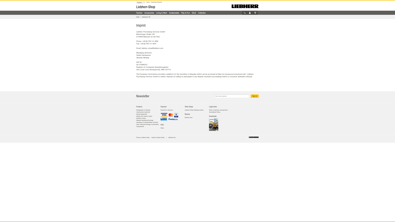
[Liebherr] (245, 6)
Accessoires (149, 13)
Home (148, 2)
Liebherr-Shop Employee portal (194, 110)
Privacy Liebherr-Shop (143, 137)
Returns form (188, 117)
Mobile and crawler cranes (144, 116)
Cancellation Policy (214, 112)
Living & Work (161, 13)
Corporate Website (156, 2)
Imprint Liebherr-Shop (158, 137)
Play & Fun (185, 13)
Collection (202, 13)
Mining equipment (141, 114)
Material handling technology (144, 120)
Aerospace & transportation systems (147, 122)
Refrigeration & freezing (143, 110)
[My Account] (249, 13)
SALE (194, 13)
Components (140, 126)
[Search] (244, 13)
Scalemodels (174, 13)
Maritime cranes (141, 118)
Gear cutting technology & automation (147, 124)
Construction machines (143, 112)
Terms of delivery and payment (218, 110)
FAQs (162, 128)
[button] (140, 2)
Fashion (139, 13)
